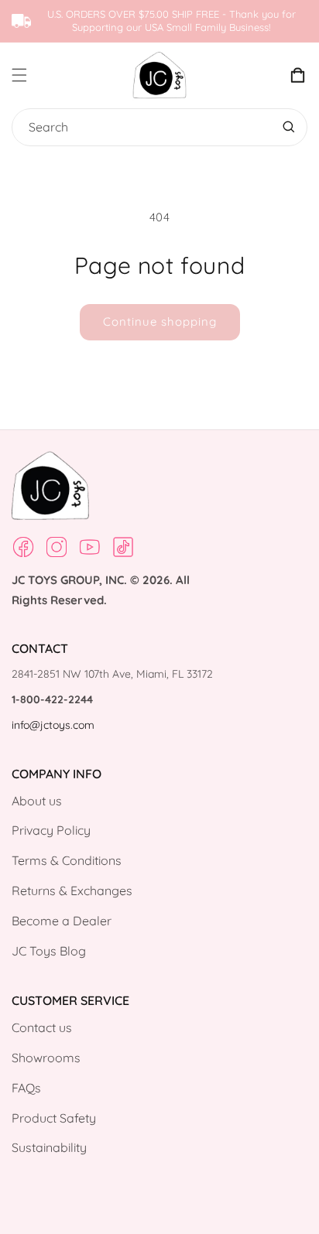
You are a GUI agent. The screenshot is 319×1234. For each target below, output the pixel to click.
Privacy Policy (51, 830)
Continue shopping (160, 321)
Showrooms (46, 1057)
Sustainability (49, 1147)
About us (37, 800)
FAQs (26, 1088)
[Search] (289, 127)
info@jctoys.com (53, 725)
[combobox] (156, 127)
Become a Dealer (61, 920)
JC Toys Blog (49, 951)
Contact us (42, 1027)
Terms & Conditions (67, 860)
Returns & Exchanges (72, 890)
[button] (32, 75)
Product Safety (54, 1118)
